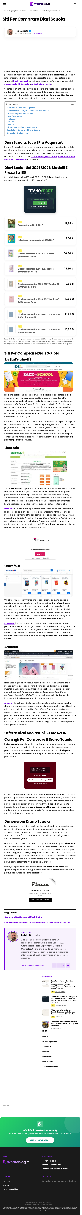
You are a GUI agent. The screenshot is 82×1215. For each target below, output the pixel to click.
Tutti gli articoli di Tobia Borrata (33, 965)
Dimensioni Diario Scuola (17, 133)
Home (4, 11)
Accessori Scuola (34, 11)
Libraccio (12, 119)
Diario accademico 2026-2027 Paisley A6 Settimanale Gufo (38, 285)
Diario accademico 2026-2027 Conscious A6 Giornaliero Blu (39, 331)
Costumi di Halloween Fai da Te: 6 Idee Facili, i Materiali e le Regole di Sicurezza (64, 1024)
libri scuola (23, 84)
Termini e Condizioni (10, 1189)
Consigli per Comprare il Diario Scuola (23, 130)
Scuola (24, 11)
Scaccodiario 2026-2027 (30, 225)
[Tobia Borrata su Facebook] (54, 965)
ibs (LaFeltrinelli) (16, 116)
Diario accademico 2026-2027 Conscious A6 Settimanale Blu (39, 316)
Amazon (12, 124)
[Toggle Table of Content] (71, 104)
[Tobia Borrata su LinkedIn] (63, 965)
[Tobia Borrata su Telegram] (68, 965)
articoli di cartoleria (41, 84)
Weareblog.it (42, 4)
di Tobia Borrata (60, 992)
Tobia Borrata (30, 935)
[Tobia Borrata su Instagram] (58, 965)
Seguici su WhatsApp (40, 1140)
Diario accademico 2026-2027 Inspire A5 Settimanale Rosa (38, 301)
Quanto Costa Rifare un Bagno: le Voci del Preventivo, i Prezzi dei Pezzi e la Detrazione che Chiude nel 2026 (64, 999)
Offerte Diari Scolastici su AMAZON (22, 127)
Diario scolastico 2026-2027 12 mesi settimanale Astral (36, 270)
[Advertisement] (40, 54)
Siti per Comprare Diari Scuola (20, 113)
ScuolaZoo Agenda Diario (44, 156)
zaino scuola (10, 84)
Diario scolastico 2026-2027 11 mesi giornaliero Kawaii (36, 255)
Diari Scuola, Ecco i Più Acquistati (21, 108)
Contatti (6, 1185)
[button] (4, 4)
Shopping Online (14, 11)
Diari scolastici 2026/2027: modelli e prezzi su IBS (28, 111)
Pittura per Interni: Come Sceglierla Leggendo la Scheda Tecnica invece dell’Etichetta (63, 1012)
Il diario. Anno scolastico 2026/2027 (36, 240)
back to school (20, 81)
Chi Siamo (6, 1181)
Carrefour (13, 122)
